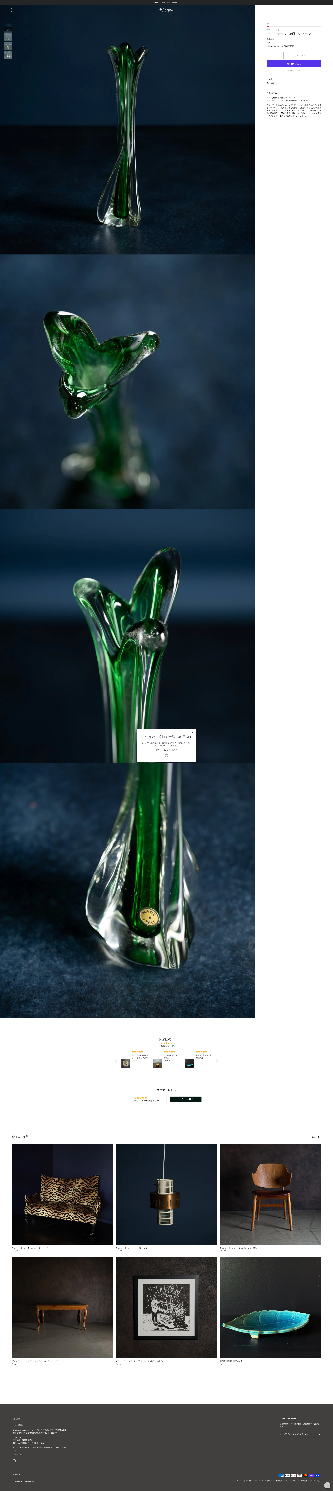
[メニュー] (6, 10)
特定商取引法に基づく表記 (310, 1481)
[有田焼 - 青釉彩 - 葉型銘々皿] (270, 1307)
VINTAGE (270, 30)
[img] (166, 1043)
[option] (8, 27)
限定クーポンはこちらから (166, 750)
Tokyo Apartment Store (26, 1481)
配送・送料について (256, 1481)
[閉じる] (192, 732)
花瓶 (277, 30)
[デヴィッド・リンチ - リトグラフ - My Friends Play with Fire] (166, 1307)
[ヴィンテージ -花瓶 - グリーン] (8, 27)
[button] (116, 1061)
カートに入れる (303, 55)
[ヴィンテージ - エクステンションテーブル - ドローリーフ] (62, 1307)
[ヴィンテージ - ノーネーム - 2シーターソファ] (62, 1194)
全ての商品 (20, 1137)
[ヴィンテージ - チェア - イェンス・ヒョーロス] (270, 1194)
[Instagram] (166, 755)
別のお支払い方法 (294, 70)
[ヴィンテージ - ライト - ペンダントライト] (166, 1194)
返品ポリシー (269, 1481)
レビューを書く (186, 1099)
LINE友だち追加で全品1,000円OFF (280, 46)
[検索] (12, 10)
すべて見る (316, 1137)
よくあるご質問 (242, 1481)
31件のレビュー (165, 1046)
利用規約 (279, 1481)
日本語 (15, 1475)
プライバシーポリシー (292, 1481)
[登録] (318, 1434)
